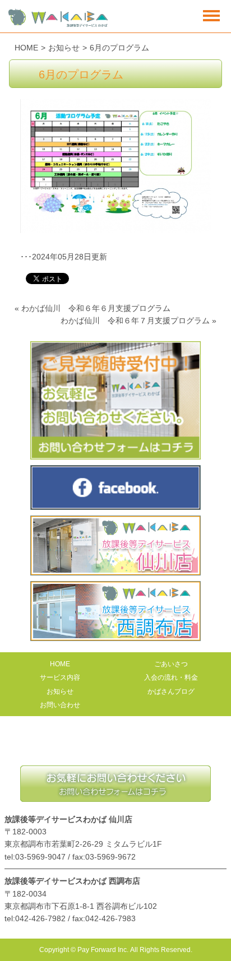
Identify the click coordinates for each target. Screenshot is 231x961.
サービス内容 (60, 677)
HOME (26, 47)
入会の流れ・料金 (171, 677)
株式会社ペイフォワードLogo (58, 18)
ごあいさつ (171, 664)
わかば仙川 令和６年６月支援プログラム (95, 308)
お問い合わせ (60, 705)
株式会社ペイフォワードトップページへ (115, 746)
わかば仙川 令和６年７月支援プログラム (135, 320)
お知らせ (64, 47)
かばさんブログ (171, 691)
